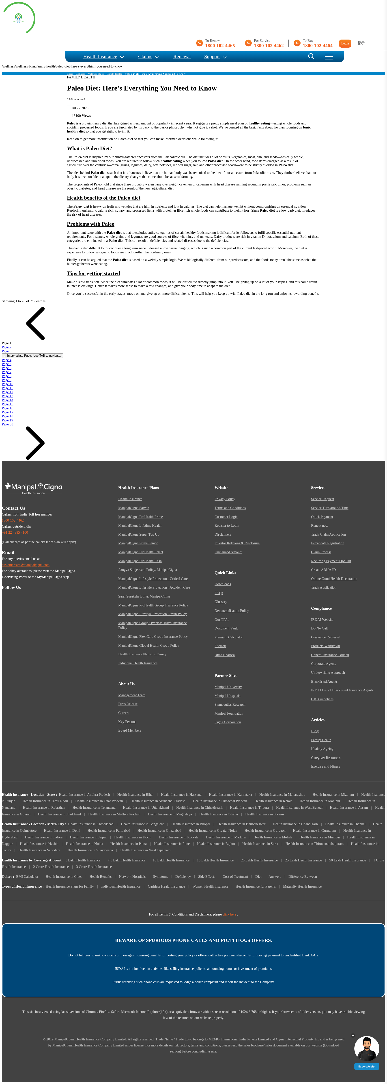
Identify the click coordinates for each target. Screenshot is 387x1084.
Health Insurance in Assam (349, 808)
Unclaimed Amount (228, 552)
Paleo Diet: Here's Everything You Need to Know (155, 74)
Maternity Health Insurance (302, 886)
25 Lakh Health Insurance (303, 860)
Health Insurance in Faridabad (109, 831)
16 (7, 408)
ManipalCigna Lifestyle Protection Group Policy (152, 614)
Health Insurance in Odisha (218, 814)
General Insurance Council (330, 655)
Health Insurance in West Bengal (299, 808)
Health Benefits (101, 877)
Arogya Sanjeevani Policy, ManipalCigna (147, 570)
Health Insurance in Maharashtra (282, 795)
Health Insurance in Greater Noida (213, 831)
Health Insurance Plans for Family (142, 654)
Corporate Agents (323, 664)
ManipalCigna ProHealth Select (140, 552)
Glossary (221, 602)
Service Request (322, 499)
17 (7, 412)
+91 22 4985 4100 (15, 532)
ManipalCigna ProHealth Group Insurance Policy (153, 605)
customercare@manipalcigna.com (25, 565)
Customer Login (226, 517)
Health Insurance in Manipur (320, 801)
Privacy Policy (225, 499)
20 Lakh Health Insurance (259, 860)
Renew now (319, 526)
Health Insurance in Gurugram (314, 831)
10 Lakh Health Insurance (171, 860)
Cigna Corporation (228, 722)
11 (7, 388)
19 (7, 420)
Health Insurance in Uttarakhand (146, 808)
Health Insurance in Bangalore (142, 824)
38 (7, 424)
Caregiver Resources (325, 758)
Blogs (315, 731)
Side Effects (206, 877)
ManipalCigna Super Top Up (138, 535)
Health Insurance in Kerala (273, 801)
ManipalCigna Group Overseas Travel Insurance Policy (152, 625)
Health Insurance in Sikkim (264, 814)
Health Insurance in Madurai (226, 837)
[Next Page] (35, 459)
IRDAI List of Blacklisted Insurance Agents (342, 690)
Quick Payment (322, 517)
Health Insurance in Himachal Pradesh (220, 801)
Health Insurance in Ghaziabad (159, 831)
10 (7, 384)
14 (7, 400)
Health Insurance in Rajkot (216, 844)
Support (212, 56)
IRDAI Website (322, 620)
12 (7, 392)
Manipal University (228, 687)
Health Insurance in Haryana (181, 795)
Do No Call (319, 628)
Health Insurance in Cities (64, 877)
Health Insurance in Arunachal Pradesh (157, 801)
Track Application (323, 587)
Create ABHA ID (323, 570)
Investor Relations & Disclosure (237, 543)
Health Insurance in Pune (172, 844)
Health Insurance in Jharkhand (59, 814)
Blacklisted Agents (324, 682)
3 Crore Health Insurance (94, 867)
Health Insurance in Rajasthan (44, 808)
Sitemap (220, 646)
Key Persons (127, 722)
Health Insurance (100, 56)
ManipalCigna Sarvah (133, 508)
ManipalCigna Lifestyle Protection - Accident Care (154, 587)
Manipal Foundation (229, 713)
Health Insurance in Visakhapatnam (145, 850)
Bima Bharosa (225, 655)
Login (345, 43)
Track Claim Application (328, 535)
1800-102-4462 (13, 520)
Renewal (182, 56)
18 (7, 416)
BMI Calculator (27, 877)
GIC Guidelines (322, 699)
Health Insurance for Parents (256, 886)
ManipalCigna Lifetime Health (139, 526)
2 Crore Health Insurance (51, 867)
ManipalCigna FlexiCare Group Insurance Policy (153, 637)
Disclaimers (223, 535)
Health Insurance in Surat (260, 844)
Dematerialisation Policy (232, 611)
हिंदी (361, 43)
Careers (123, 713)
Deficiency (183, 877)
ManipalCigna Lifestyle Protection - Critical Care (153, 579)
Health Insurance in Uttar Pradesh (99, 801)
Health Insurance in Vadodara (39, 850)
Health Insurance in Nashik (39, 844)
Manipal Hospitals (227, 696)
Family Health (114, 74)
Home (70, 74)
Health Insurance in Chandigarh (295, 824)
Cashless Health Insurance (166, 886)
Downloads (223, 584)
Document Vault (226, 628)
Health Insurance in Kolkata (178, 837)
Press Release (128, 704)
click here (230, 914)
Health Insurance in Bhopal (190, 824)
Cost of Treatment (235, 877)
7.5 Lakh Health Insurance (126, 860)
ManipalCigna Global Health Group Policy (148, 646)
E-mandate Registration (327, 543)
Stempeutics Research (230, 705)
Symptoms (160, 877)
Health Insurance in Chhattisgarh (199, 808)
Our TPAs (222, 620)
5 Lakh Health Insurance (82, 860)
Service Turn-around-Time (329, 508)
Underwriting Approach (328, 673)
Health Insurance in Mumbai (319, 837)
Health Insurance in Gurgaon (265, 831)
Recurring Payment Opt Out (331, 561)
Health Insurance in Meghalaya (170, 814)
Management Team (131, 695)
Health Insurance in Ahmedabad (91, 824)
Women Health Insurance (210, 886)
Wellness (80, 74)
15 (7, 404)
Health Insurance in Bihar (135, 795)
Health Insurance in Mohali (273, 837)
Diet (258, 877)
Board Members (129, 730)
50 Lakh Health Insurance (347, 860)
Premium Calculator (229, 637)
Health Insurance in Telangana (94, 808)
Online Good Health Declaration (334, 579)
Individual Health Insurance (137, 663)
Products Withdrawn (325, 646)
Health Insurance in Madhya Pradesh (114, 814)
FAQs (219, 593)
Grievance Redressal (325, 637)
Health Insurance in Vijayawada (90, 850)
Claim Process (321, 552)
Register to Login (227, 526)
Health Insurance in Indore (43, 837)
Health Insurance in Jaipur (88, 837)
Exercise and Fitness (325, 766)
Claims (145, 56)
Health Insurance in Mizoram (333, 795)
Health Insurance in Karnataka (230, 795)
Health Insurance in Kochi (132, 837)
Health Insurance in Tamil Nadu (45, 801)
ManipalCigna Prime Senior (138, 543)
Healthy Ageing (322, 749)
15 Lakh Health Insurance (215, 860)
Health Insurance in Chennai (345, 824)
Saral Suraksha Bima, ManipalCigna (144, 596)
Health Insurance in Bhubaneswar (241, 824)
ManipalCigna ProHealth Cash (140, 561)
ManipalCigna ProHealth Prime (140, 517)
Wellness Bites (96, 74)
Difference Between (302, 877)
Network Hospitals (132, 877)
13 (7, 396)
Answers (275, 877)
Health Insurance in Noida (84, 844)
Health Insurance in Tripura (249, 808)
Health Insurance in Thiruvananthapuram (315, 844)
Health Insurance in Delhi (62, 831)
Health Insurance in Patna (128, 844)
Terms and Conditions (230, 508)
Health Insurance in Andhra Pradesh (84, 795)
